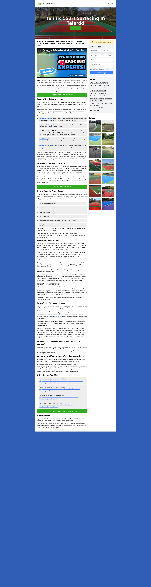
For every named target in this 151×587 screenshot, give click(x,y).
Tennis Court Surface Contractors (100, 85)
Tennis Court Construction (98, 93)
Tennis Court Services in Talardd (99, 96)
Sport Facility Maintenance (98, 90)
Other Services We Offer (97, 108)
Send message (101, 73)
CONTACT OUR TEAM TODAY (62, 187)
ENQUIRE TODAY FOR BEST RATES (62, 95)
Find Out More (94, 110)
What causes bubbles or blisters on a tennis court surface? (101, 99)
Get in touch (75, 28)
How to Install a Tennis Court (98, 88)
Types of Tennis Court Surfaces (99, 82)
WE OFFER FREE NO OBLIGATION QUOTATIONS (62, 411)
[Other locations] (108, 3)
